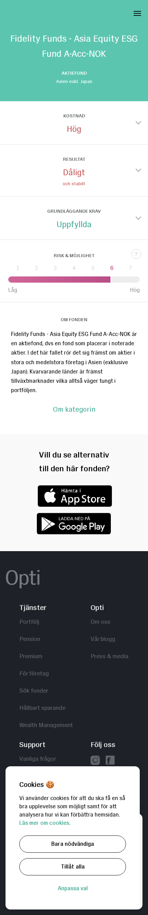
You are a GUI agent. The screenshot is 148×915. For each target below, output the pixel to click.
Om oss (100, 621)
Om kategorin (74, 409)
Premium (30, 656)
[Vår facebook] (110, 761)
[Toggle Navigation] (137, 12)
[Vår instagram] (95, 761)
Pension (29, 638)
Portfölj (29, 621)
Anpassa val (73, 888)
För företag (34, 673)
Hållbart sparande (42, 707)
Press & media (109, 656)
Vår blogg (103, 638)
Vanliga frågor (37, 758)
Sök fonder (33, 690)
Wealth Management (46, 724)
